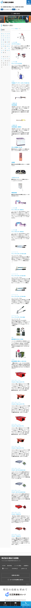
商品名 (16, 28)
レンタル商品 (17, 565)
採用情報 (14, 568)
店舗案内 (26, 565)
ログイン (27, 584)
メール (15, 605)
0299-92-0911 (26, 605)
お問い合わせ (16, 13)
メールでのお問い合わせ (16, 580)
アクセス (5, 605)
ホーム (13, 28)
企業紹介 (23, 568)
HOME (4, 565)
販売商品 (9, 565)
